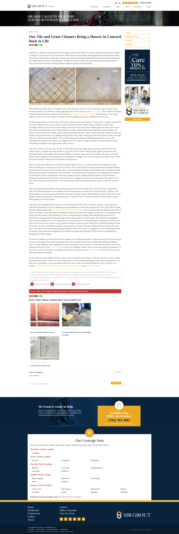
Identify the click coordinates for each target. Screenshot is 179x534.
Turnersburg (95, 478)
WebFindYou (148, 529)
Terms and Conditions (52, 529)
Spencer (123, 489)
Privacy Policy (40, 529)
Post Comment (116, 383)
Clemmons (36, 471)
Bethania (35, 468)
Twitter (36, 45)
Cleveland (35, 492)
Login (30, 383)
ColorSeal (71, 291)
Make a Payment (68, 510)
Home (31, 32)
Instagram (61, 519)
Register (35, 383)
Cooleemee (65, 460)
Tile (38, 291)
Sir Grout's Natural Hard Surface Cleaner (68, 210)
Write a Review (116, 3)
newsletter (93, 250)
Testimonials (138, 7)
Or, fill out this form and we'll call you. (119, 424)
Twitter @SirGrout (93, 266)
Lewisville (65, 468)
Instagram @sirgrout (62, 284)
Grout (43, 291)
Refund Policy (64, 529)
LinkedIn (79, 519)
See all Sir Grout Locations (70, 497)
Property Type (132, 36)
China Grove (36, 489)
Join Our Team (67, 513)
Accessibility (31, 529)
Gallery (118, 7)
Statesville (65, 478)
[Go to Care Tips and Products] (137, 67)
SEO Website (133, 529)
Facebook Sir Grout (41, 284)
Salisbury (94, 492)
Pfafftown (65, 471)
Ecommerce (140, 529)
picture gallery (95, 111)
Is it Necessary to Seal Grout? (40, 366)
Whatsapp (38, 45)
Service (129, 40)
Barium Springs (37, 478)
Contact (149, 7)
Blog (35, 32)
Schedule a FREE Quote (130, 3)
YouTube (74, 519)
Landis (63, 492)
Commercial (107, 7)
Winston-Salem (96, 468)
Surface (129, 44)
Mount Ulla (95, 489)
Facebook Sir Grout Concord (47, 266)
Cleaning (48, 291)
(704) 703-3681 (145, 3)
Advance (35, 460)
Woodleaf (124, 492)
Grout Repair (62, 291)
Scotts (34, 482)
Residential (94, 7)
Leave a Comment (36, 372)
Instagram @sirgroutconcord (70, 266)
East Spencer (66, 489)
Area (128, 32)
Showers (86, 291)
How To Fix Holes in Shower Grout (42, 332)
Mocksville (95, 460)
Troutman (65, 482)
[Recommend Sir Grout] (137, 103)
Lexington (35, 453)
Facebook (34, 45)
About (127, 7)
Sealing (54, 291)
